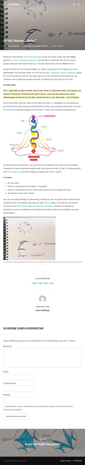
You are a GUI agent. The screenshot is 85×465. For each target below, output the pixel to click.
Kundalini (7, 110)
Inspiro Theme (65, 461)
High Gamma (11, 4)
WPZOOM (78, 461)
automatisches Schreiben (42, 206)
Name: (6, 372)
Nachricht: (7, 346)
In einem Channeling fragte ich (23, 60)
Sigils (51, 283)
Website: (7, 395)
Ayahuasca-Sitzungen (33, 57)
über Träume (22, 206)
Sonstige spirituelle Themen (36, 46)
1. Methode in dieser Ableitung (62, 73)
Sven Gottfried (13, 46)
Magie (40, 283)
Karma (47, 203)
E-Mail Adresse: (9, 383)
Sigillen (46, 283)
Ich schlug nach (14, 172)
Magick (34, 283)
